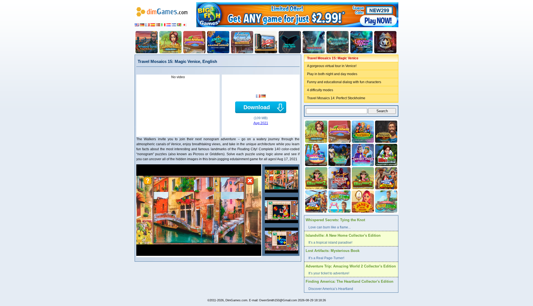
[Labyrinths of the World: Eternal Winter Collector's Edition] (361, 42)
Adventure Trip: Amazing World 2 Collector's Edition (351, 266)
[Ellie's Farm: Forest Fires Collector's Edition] (385, 154)
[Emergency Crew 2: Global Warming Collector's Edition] (315, 201)
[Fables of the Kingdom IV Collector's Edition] (339, 177)
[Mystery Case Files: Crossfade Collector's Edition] (314, 42)
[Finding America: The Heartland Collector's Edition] (242, 42)
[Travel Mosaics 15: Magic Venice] (281, 179)
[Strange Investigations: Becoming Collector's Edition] (385, 42)
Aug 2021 (260, 123)
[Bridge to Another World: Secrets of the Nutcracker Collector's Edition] (337, 42)
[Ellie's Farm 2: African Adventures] (315, 177)
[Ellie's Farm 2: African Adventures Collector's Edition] (362, 177)
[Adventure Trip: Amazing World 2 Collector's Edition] (218, 42)
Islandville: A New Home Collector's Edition (343, 235)
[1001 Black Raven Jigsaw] (290, 42)
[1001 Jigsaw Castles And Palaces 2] (266, 42)
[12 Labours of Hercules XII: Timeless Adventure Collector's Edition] (385, 131)
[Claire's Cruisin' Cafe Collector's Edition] (315, 154)
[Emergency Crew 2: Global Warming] (385, 177)
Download (256, 107)
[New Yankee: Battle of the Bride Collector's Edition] (362, 131)
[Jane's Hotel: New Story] (362, 201)
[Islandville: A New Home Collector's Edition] (170, 42)
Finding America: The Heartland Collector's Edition (349, 281)
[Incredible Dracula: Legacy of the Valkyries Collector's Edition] (362, 154)
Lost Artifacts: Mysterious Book (332, 251)
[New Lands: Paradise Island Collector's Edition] (385, 201)
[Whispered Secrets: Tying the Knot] (146, 42)
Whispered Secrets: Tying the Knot (335, 220)
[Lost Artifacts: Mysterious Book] (194, 42)
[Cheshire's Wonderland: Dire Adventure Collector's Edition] (339, 154)
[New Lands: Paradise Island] (339, 201)
